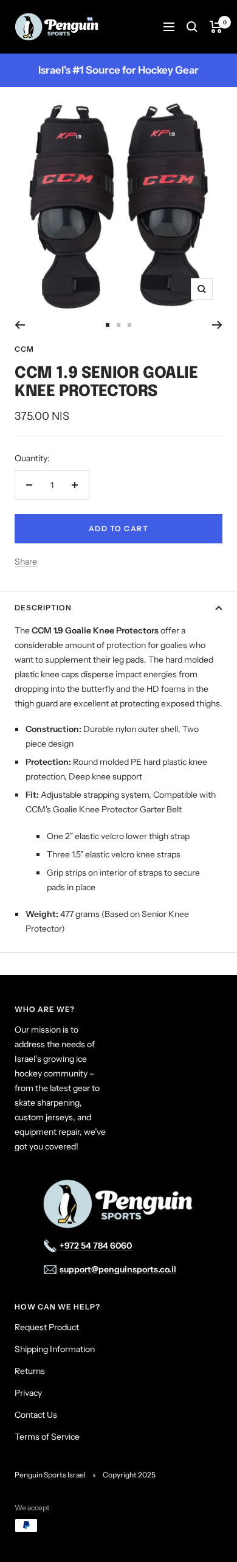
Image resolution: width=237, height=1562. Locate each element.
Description (43, 607)
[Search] (192, 26)
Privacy (28, 1392)
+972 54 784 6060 (96, 1245)
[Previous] (20, 325)
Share (26, 561)
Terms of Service (47, 1436)
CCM (24, 349)
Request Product (47, 1327)
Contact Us (36, 1414)
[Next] (217, 325)
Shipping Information (55, 1349)
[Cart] (216, 27)
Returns (30, 1370)
